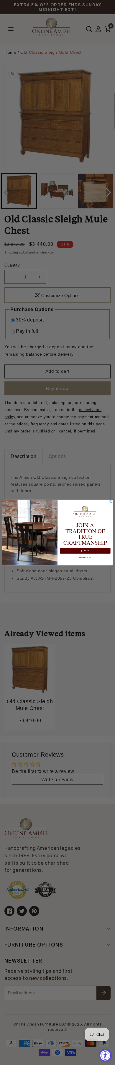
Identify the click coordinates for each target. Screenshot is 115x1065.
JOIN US (85, 550)
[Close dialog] (111, 501)
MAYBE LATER (85, 557)
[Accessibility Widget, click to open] (105, 1055)
